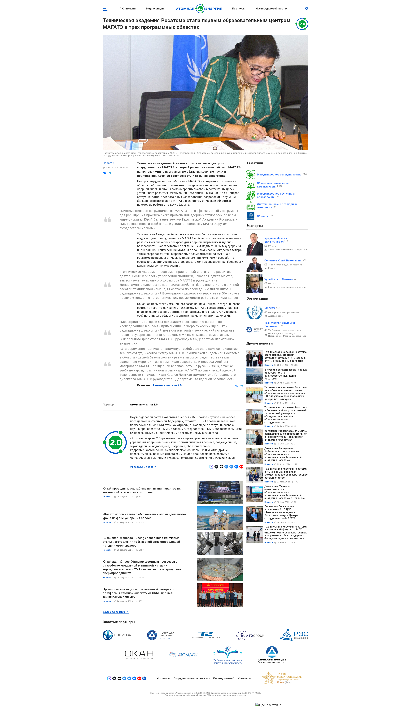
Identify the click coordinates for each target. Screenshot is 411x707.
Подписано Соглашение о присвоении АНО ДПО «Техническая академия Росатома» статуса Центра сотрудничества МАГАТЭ (281, 512)
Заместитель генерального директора (287, 249)
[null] (104, 173)
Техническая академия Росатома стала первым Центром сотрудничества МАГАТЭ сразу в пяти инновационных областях (285, 356)
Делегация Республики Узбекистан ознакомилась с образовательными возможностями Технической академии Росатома (283, 454)
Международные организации (283, 312)
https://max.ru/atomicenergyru (211, 466)
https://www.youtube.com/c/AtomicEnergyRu (241, 466)
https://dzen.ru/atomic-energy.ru (221, 466)
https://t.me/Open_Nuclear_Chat (231, 466)
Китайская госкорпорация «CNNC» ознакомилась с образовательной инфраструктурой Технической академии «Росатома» (286, 435)
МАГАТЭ (272, 246)
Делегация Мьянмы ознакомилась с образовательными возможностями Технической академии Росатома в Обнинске (284, 492)
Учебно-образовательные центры (285, 330)
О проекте (163, 678)
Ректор (271, 268)
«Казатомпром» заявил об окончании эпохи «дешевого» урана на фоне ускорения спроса (145, 516)
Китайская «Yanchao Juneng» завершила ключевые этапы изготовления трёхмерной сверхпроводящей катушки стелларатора (141, 541)
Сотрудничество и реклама (192, 678)
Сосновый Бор (299, 336)
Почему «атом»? (224, 678)
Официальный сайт (141, 466)
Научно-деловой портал (272, 8)
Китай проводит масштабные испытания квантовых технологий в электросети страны (142, 490)
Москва (287, 336)
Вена (280, 316)
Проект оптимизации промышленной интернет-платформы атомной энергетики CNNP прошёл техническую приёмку (138, 593)
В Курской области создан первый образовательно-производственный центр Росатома (285, 374)
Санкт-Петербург (286, 333)
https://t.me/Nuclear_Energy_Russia (226, 466)
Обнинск (263, 216)
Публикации (128, 8)
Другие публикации (114, 611)
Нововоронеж (275, 336)
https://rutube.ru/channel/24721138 (216, 466)
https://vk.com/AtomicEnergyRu (236, 466)
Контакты (244, 678)
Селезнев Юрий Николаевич (283, 260)
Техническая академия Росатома (285, 265)
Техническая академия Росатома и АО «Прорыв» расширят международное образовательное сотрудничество (286, 473)
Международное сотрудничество (279, 174)
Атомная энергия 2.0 (167, 385)
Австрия (272, 316)
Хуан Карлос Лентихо (278, 279)
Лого (200, 8)
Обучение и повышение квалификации (273, 185)
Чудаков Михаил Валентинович (275, 240)
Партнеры (238, 8)
